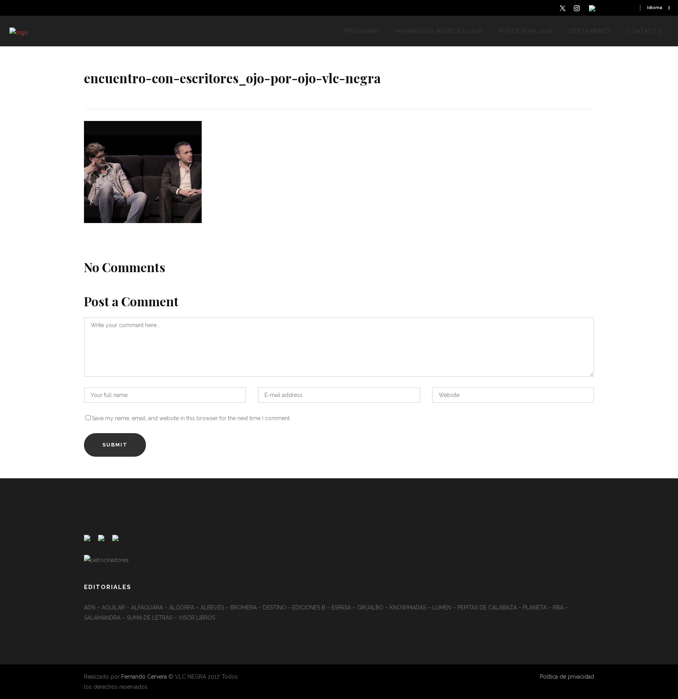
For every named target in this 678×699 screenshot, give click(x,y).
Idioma (654, 7)
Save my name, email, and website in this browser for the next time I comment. (191, 418)
